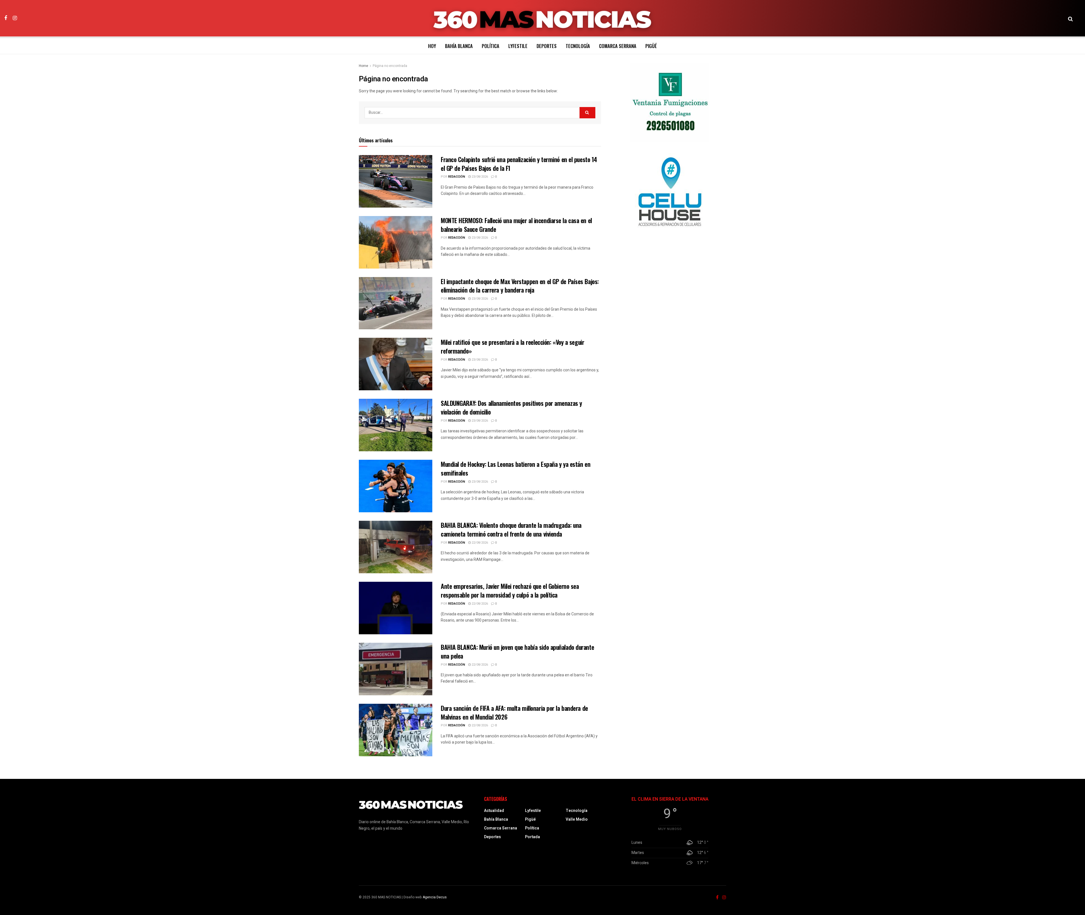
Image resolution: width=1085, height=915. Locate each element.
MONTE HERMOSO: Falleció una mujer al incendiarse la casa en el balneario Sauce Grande (516, 225)
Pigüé (651, 45)
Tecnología (578, 45)
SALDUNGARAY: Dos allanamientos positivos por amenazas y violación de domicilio (511, 407)
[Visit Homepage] (542, 18)
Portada (532, 837)
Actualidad (494, 811)
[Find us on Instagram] (15, 18)
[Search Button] (1070, 18)
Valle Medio (577, 819)
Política (490, 45)
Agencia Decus (435, 897)
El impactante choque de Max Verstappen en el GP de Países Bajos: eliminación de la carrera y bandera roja (520, 286)
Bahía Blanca (459, 45)
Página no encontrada (390, 65)
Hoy (432, 45)
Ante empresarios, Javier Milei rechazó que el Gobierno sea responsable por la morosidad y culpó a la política (510, 590)
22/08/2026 (479, 542)
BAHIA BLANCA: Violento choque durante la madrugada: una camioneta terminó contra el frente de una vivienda (511, 529)
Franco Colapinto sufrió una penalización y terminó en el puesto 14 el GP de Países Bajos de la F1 (519, 164)
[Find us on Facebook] (5, 18)
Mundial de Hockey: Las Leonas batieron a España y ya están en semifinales (515, 468)
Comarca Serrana (617, 45)
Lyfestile (518, 45)
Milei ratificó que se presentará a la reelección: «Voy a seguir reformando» (512, 346)
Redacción (456, 176)
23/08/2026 (479, 176)
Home (363, 65)
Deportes (547, 45)
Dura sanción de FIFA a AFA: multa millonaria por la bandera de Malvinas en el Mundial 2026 (514, 712)
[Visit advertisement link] (670, 102)
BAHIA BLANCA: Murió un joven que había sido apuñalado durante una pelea (517, 651)
